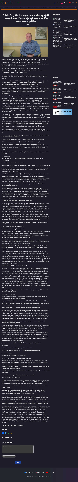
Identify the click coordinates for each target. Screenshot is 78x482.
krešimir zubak (21, 425)
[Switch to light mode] (76, 3)
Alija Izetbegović (6, 425)
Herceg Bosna (13, 425)
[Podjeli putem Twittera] (6, 433)
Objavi (18, 462)
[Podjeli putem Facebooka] (3, 433)
